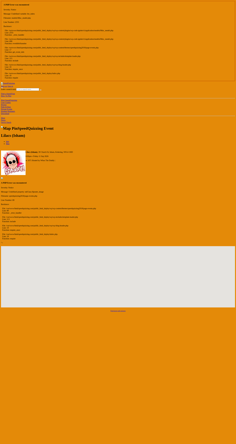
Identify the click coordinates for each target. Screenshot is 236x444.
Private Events (6, 109)
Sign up (4, 86)
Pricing (4, 105)
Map (7, 144)
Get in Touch (6, 122)
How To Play (6, 96)
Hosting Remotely (8, 111)
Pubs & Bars (6, 107)
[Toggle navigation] (2, 87)
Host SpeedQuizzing (9, 100)
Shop (3, 118)
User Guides (6, 102)
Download (5, 114)
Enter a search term (8, 89)
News (3, 120)
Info (7, 141)
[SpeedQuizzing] (8, 83)
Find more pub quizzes (118, 311)
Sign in (10, 86)
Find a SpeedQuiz (8, 94)
